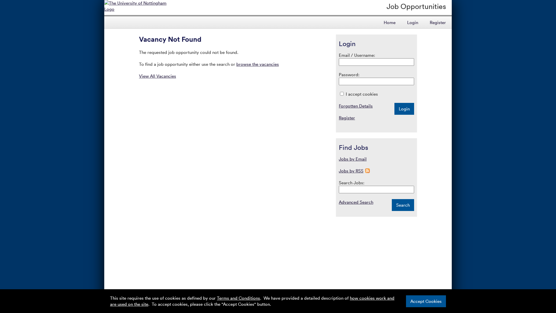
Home (390, 22)
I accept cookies (361, 94)
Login (412, 22)
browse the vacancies (257, 64)
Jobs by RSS (351, 171)
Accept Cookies (426, 301)
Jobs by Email (353, 159)
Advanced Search (356, 202)
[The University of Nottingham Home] (139, 9)
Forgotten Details (356, 106)
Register (438, 22)
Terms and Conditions (238, 298)
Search (403, 205)
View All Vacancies (157, 76)
